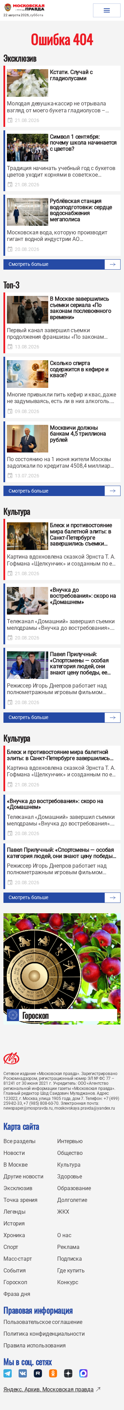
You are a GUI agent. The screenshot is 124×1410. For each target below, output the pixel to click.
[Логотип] (11, 1058)
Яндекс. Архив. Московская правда (48, 1389)
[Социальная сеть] (7, 1373)
